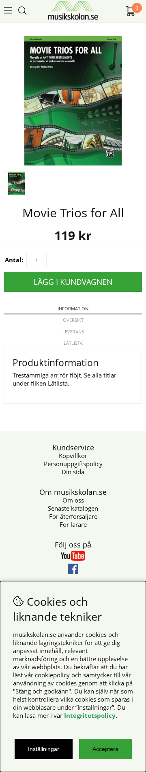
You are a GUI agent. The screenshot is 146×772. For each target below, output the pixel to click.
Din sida (73, 472)
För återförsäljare (73, 516)
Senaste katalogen (73, 508)
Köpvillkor (73, 456)
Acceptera (105, 749)
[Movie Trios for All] (73, 163)
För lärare (73, 524)
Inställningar (43, 749)
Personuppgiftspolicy (73, 464)
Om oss (73, 500)
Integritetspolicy (90, 715)
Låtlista (73, 343)
